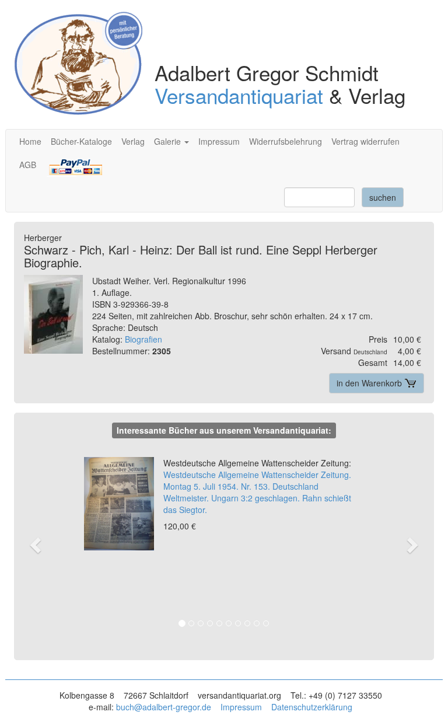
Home (30, 141)
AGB (27, 164)
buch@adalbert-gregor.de (163, 707)
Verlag (133, 141)
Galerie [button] (168, 141)
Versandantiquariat (239, 95)
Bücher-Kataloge (81, 141)
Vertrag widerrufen (365, 141)
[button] (42, 544)
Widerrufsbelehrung (285, 141)
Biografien (143, 339)
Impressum (219, 141)
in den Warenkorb (370, 383)
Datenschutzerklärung (311, 707)
